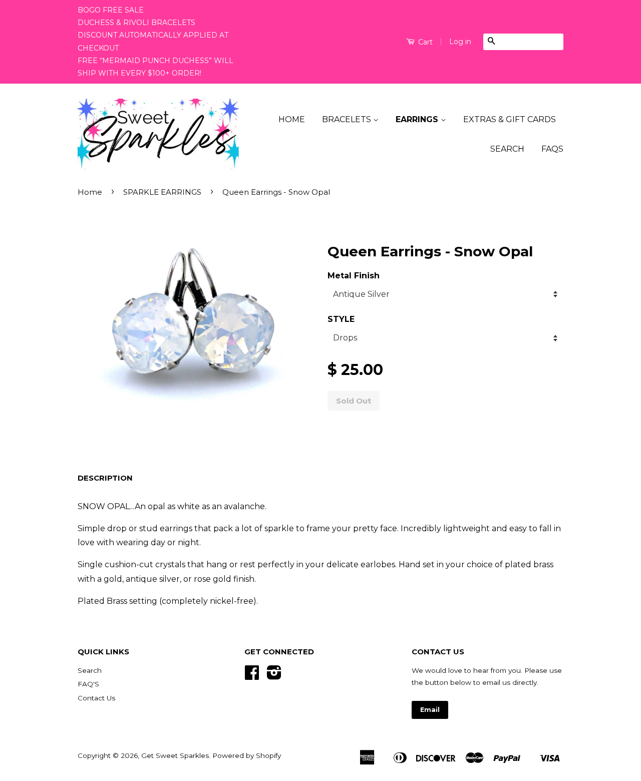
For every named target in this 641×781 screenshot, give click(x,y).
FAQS (552, 149)
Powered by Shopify (246, 755)
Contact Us (96, 698)
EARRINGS (418, 119)
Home (90, 192)
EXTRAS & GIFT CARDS (509, 119)
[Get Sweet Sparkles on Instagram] (274, 676)
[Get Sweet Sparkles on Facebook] (251, 676)
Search (90, 670)
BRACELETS (347, 119)
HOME (291, 119)
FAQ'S (88, 684)
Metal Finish (354, 275)
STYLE (341, 319)
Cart (424, 42)
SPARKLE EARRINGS (162, 192)
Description (105, 478)
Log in (460, 41)
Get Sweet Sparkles (175, 755)
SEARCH (507, 149)
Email (430, 709)
